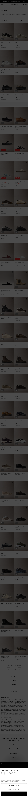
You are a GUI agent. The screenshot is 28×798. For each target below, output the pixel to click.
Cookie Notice (6, 781)
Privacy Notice (14, 781)
